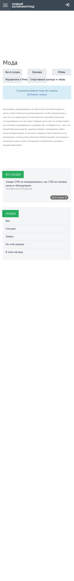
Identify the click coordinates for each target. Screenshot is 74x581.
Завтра (9, 236)
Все (8, 221)
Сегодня (11, 228)
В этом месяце (14, 252)
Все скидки (58, 197)
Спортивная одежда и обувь (38, 79)
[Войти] (67, 4)
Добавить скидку (37, 94)
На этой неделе (15, 244)
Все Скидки (13, 174)
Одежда (37, 72)
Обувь (61, 72)
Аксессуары (12, 72)
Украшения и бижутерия (13, 79)
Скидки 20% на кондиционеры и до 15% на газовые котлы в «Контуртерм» (36, 183)
